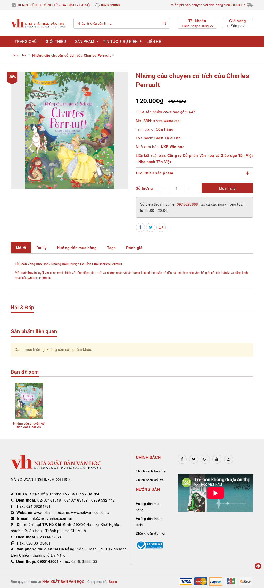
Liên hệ (154, 41)
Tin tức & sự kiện (120, 41)
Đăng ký (207, 25)
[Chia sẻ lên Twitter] (150, 227)
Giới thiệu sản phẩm (154, 172)
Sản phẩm (84, 41)
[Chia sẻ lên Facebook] (140, 227)
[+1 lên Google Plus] (161, 227)
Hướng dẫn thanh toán (149, 521)
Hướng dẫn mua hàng (148, 506)
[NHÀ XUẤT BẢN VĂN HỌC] (38, 23)
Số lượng (144, 188)
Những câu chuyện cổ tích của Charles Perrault (29, 427)
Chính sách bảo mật (151, 471)
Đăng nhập (190, 25)
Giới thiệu (56, 41)
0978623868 (110, 5)
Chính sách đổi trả (150, 479)
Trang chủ (26, 41)
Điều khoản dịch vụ (150, 533)
